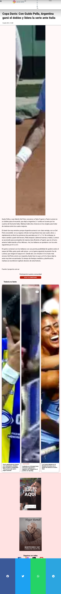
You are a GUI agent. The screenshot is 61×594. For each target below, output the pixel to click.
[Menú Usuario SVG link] (1, 1)
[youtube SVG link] (37, 6)
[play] (37, 292)
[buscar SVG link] (37, 8)
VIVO (50, 0)
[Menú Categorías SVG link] (25, 1)
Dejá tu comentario (30, 277)
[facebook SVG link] (37, 1)
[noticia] (11, 374)
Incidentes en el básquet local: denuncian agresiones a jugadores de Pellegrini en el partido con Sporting (30, 468)
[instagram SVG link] (37, 3)
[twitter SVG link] (37, 4)
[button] (7, 576)
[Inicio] (18, 2)
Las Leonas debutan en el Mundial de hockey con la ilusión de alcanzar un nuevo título (49, 467)
